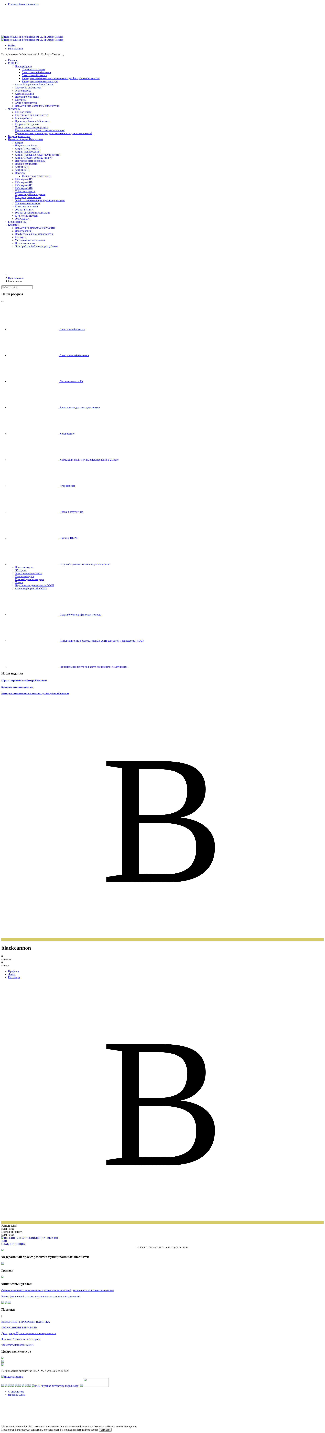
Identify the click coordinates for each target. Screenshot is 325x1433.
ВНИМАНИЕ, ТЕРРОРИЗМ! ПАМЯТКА (25, 1321)
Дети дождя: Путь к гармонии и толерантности (28, 1333)
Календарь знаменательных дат (17, 687)
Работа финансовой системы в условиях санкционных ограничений (40, 1296)
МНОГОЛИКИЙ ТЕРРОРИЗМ (19, 1327)
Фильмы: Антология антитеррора (20, 1339)
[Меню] (62, 55)
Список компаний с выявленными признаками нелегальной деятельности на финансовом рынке (57, 1290)
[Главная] (33, 275)
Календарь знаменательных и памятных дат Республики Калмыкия (35, 693)
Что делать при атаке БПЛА (17, 1344)
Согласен (105, 1430)
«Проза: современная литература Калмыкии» (24, 680)
